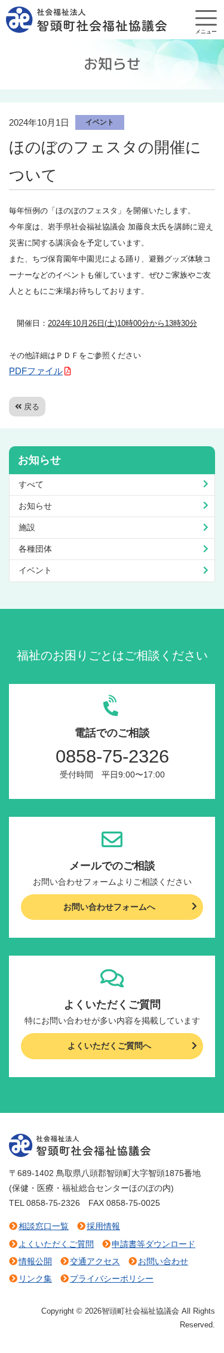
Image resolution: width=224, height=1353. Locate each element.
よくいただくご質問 (56, 1244)
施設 (27, 527)
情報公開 (35, 1261)
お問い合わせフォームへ (109, 907)
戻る (31, 406)
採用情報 (103, 1226)
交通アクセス (95, 1261)
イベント (99, 122)
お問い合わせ (163, 1261)
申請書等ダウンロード (153, 1244)
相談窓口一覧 (44, 1226)
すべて (31, 484)
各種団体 (35, 548)
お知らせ (35, 506)
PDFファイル (36, 371)
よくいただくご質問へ (109, 1045)
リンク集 (35, 1278)
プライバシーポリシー (112, 1278)
